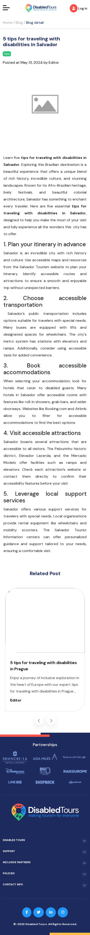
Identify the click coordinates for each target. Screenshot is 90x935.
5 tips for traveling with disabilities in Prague (43, 666)
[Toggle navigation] (6, 7)
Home (7, 22)
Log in (82, 8)
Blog (19, 22)
